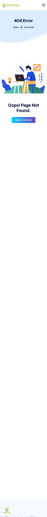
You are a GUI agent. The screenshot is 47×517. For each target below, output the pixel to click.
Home (16, 27)
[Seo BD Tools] (11, 5)
